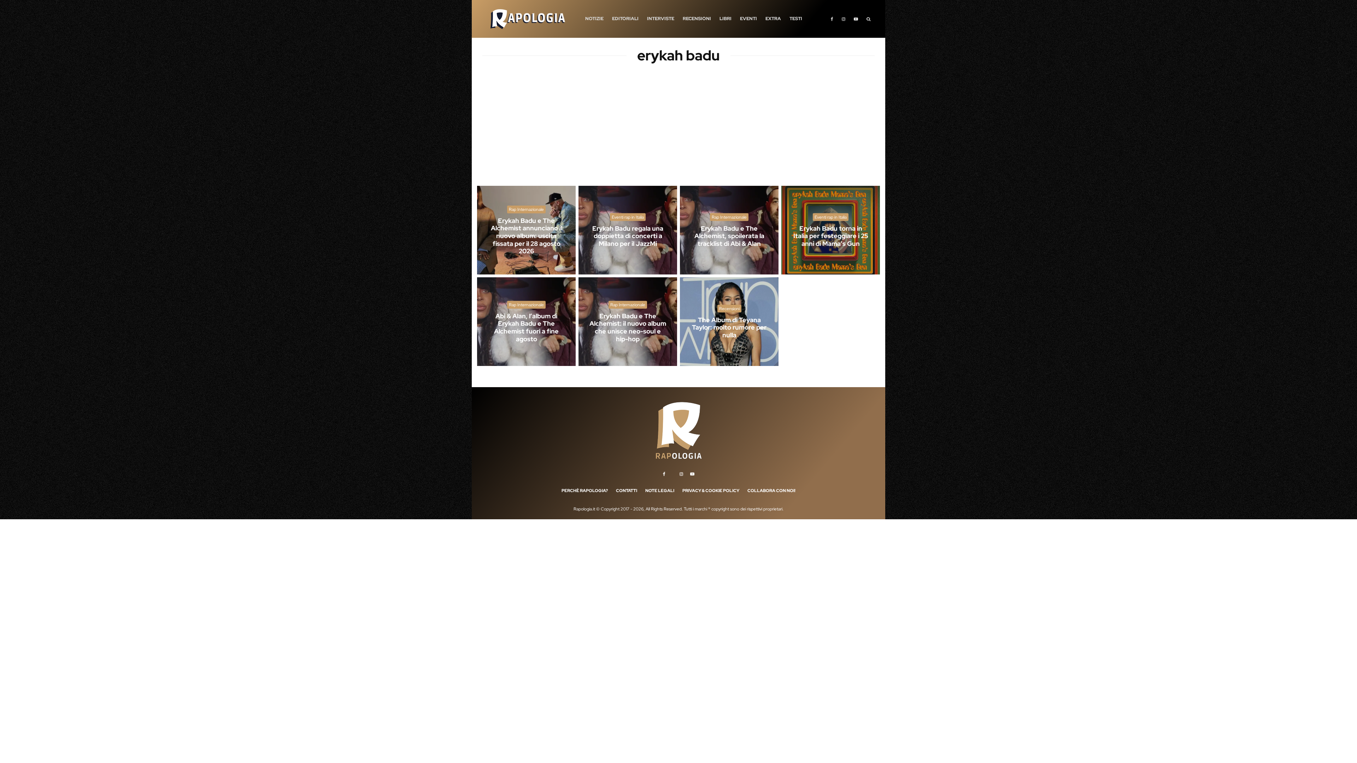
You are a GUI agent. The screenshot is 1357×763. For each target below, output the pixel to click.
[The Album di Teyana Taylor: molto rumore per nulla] (729, 321)
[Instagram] (844, 19)
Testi (795, 19)
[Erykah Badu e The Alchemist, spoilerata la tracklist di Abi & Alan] (729, 230)
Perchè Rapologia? (585, 490)
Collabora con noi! (771, 490)
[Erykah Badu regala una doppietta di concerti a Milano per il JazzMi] (627, 230)
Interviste (660, 19)
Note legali (659, 490)
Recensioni (697, 19)
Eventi (748, 19)
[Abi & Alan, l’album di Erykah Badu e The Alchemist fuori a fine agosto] (526, 321)
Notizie (594, 19)
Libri (725, 19)
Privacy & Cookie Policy (710, 490)
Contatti (626, 490)
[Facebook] (832, 19)
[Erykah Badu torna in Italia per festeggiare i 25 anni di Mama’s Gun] (830, 230)
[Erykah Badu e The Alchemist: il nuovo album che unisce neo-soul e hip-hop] (627, 321)
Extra (773, 19)
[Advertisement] (678, 130)
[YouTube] (856, 19)
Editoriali (625, 19)
